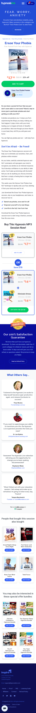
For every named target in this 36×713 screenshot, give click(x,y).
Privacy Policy (6, 704)
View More (18, 29)
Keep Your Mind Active (9, 575)
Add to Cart (18, 252)
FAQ (17, 688)
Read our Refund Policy (18, 361)
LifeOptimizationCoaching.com (18, 436)
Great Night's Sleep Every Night (9, 546)
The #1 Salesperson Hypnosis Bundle (9, 650)
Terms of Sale (16, 704)
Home (4, 688)
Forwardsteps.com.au (18, 405)
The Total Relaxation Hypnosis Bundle (26, 650)
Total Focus (26, 575)
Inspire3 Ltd (6, 701)
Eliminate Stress (24, 294)
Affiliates (5, 691)
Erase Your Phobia (24, 237)
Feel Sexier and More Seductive (26, 546)
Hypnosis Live (6, 39)
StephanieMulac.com (18, 468)
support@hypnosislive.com (12, 683)
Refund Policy (23, 691)
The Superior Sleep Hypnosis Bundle (26, 619)
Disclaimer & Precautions (9, 707)
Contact (14, 691)
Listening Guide (26, 688)
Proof (11, 688)
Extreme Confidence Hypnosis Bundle (9, 620)
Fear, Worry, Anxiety (17, 39)
